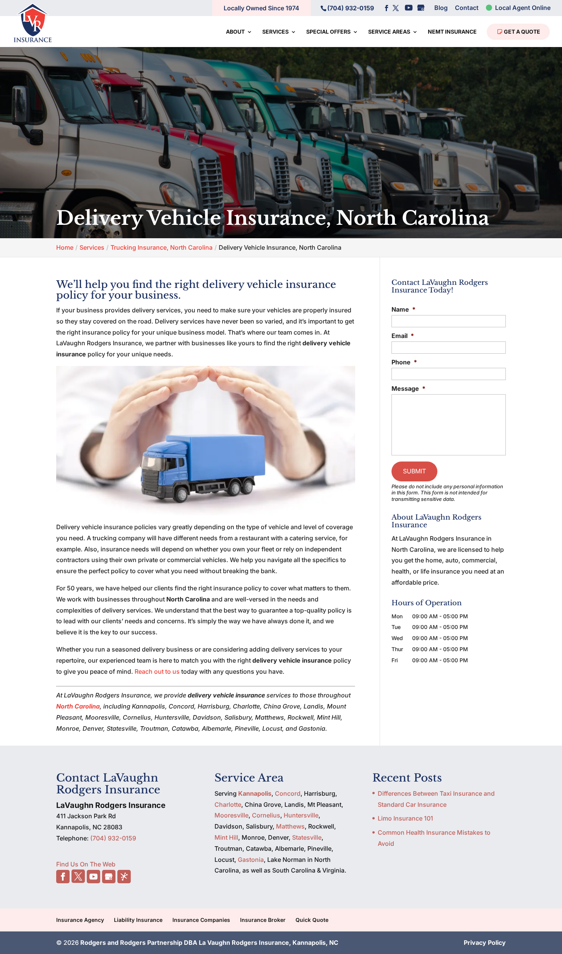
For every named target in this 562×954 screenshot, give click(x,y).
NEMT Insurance (452, 32)
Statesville (307, 837)
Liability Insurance (138, 920)
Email (402, 336)
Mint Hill (226, 837)
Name (403, 309)
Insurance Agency (80, 920)
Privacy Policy (485, 942)
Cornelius (266, 815)
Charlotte (227, 804)
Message (408, 388)
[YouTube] (409, 8)
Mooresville (231, 815)
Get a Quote (521, 31)
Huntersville (301, 815)
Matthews (290, 826)
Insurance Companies (201, 920)
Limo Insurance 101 (405, 818)
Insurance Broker (263, 920)
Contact (467, 8)
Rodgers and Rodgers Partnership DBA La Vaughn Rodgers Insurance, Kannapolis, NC (209, 942)
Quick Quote (312, 920)
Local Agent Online (522, 8)
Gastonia (251, 859)
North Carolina (78, 706)
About (235, 32)
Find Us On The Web (85, 864)
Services (275, 32)
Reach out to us (157, 671)
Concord (287, 793)
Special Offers (328, 32)
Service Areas (389, 32)
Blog (441, 8)
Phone (404, 362)
